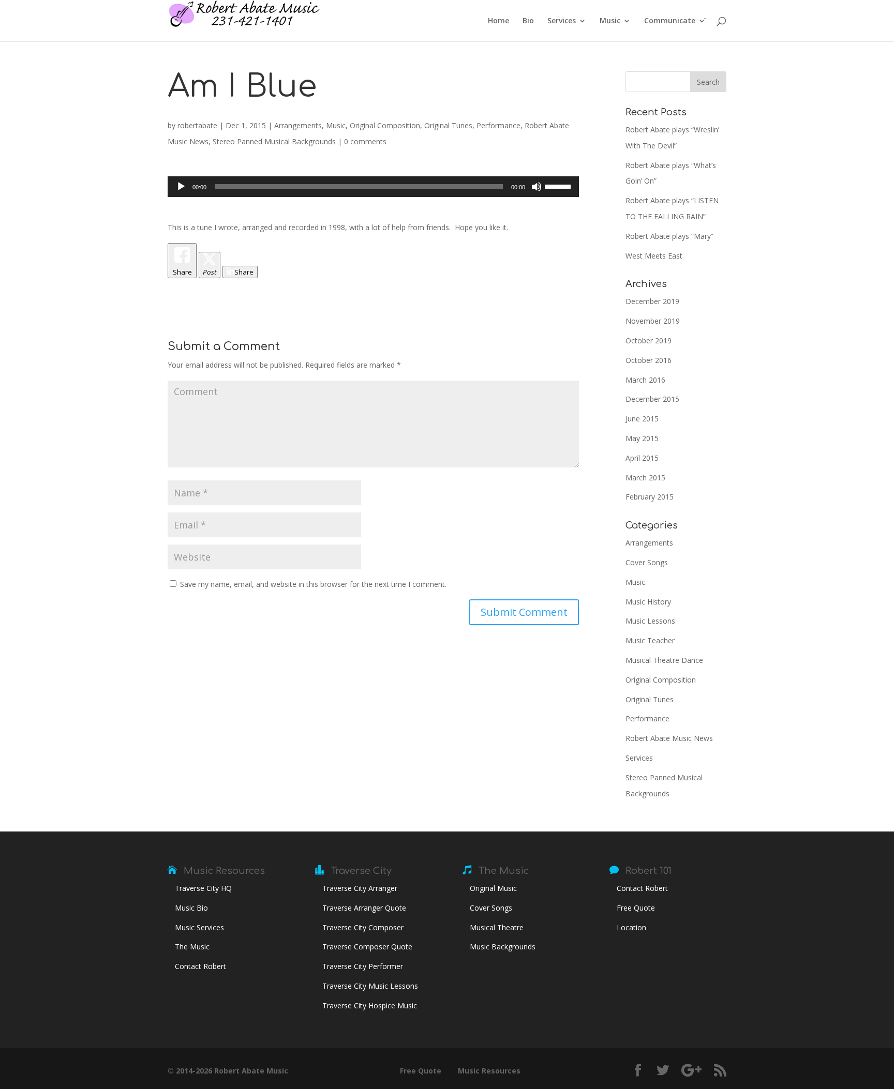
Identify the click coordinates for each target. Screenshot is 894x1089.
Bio (528, 21)
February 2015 (649, 497)
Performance (498, 125)
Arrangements (298, 125)
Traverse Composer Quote (367, 946)
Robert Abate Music (251, 1071)
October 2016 (648, 360)
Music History (648, 602)
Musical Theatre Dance (664, 660)
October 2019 (648, 340)
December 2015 (652, 399)
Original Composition (385, 125)
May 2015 (642, 438)
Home (498, 21)
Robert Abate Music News (669, 738)
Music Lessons (650, 621)
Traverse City (361, 871)
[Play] (181, 187)
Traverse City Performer (362, 966)
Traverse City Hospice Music (369, 1005)
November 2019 (652, 321)
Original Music (493, 888)
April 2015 (642, 458)
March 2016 (645, 380)
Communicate (669, 21)
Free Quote (636, 908)
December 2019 (652, 301)
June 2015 (642, 419)
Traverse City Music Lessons (370, 986)
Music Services (199, 927)
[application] (373, 186)
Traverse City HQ (203, 888)
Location (631, 927)
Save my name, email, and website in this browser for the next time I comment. (313, 584)
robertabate (197, 125)
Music (610, 21)
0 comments (365, 141)
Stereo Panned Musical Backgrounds (274, 141)
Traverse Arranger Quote (364, 908)
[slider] (559, 185)
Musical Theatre (497, 927)
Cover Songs (646, 562)
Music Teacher (650, 640)
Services (561, 21)
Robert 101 (648, 871)
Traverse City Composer (363, 927)
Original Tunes (448, 125)
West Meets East (653, 256)
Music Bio (191, 908)
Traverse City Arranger (359, 888)
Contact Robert (200, 966)
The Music (192, 946)
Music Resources (224, 871)
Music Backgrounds (502, 946)
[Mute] (536, 187)
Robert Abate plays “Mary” (669, 236)
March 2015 (645, 477)
